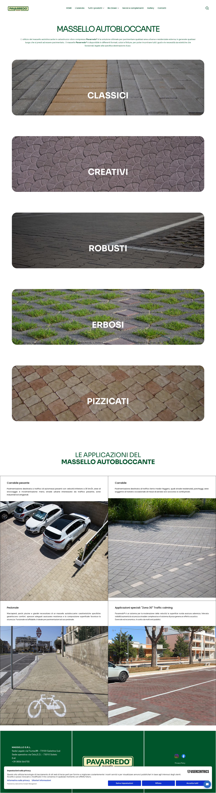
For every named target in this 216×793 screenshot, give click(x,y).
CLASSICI (107, 95)
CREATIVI (108, 172)
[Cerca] (207, 8)
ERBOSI (108, 325)
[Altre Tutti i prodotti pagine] (103, 8)
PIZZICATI (108, 401)
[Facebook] (183, 756)
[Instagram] (176, 756)
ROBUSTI (108, 248)
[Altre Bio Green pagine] (118, 8)
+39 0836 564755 (21, 761)
